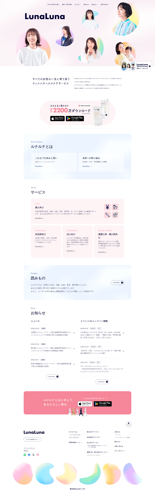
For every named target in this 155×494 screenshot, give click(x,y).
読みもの (86, 4)
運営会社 (26, 450)
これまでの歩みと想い (53, 4)
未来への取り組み (67, 4)
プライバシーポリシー (29, 448)
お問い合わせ (104, 4)
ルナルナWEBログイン (32, 439)
